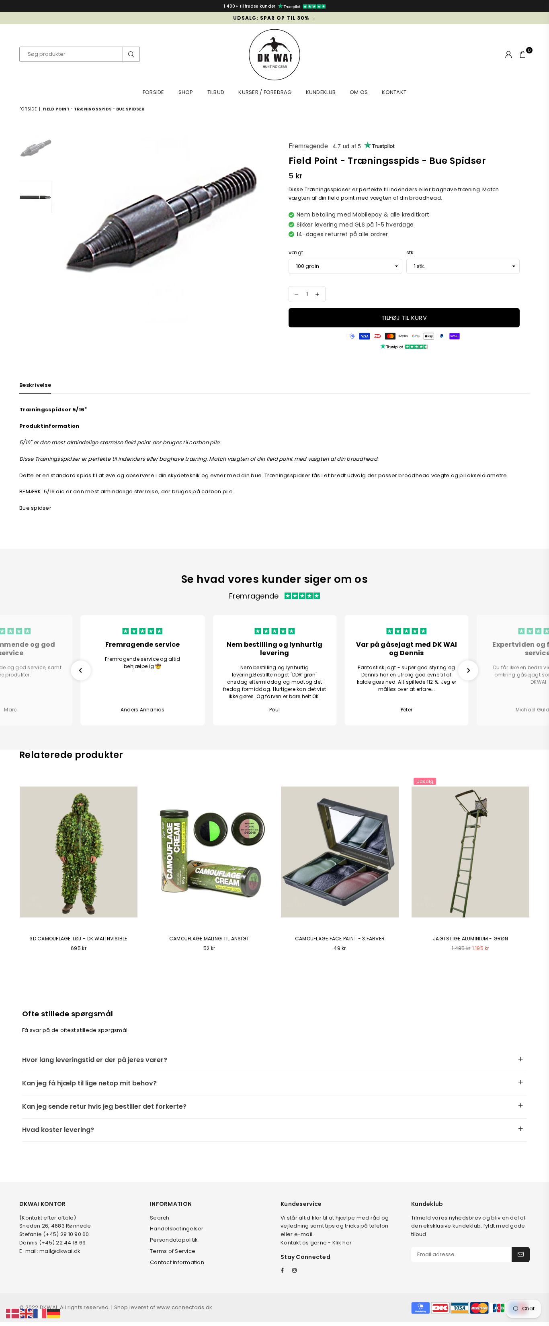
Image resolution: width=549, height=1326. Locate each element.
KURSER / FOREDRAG (264, 92)
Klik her (342, 1242)
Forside (153, 92)
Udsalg (424, 781)
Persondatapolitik (174, 1240)
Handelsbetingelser (177, 1228)
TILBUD (216, 92)
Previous (64, 229)
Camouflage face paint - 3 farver (340, 938)
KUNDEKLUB (321, 92)
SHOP (185, 92)
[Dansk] (13, 1313)
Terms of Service (172, 1251)
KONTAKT (394, 92)
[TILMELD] (521, 1254)
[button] (81, 670)
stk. (410, 252)
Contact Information (177, 1262)
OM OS (359, 92)
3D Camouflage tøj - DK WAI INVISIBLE (78, 938)
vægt (296, 252)
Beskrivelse (35, 385)
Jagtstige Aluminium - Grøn (470, 938)
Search (160, 1218)
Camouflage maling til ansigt (209, 938)
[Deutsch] (54, 1313)
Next (261, 229)
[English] (26, 1313)
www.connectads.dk (184, 1307)
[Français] (40, 1313)
